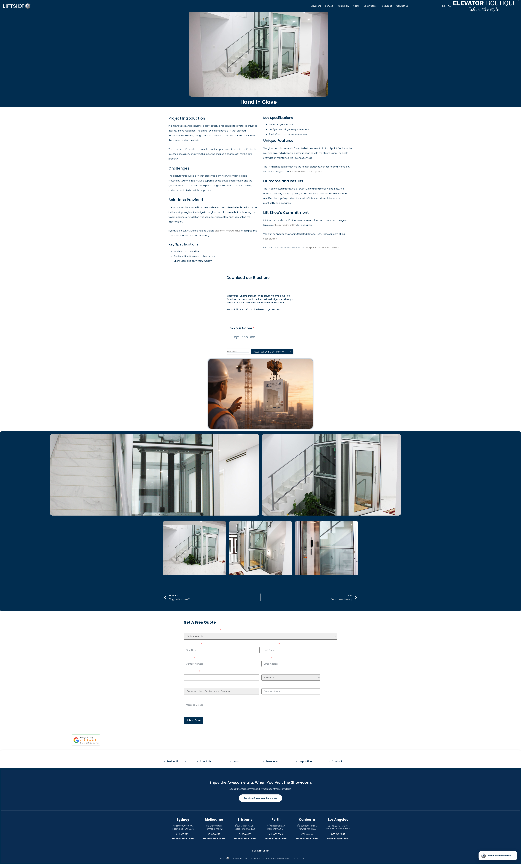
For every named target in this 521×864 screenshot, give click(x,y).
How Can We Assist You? (201, 630)
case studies (270, 238)
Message (190, 699)
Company (268, 685)
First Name (191, 644)
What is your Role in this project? (207, 685)
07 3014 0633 (245, 834)
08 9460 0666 (276, 834)
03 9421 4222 (214, 834)
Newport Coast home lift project (323, 247)
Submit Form (194, 720)
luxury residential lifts (286, 225)
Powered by (268, 351)
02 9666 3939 (183, 834)
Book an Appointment (183, 838)
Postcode (191, 672)
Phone (188, 658)
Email (265, 658)
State (265, 672)
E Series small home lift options (306, 171)
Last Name (269, 644)
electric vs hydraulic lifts (227, 230)
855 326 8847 (338, 834)
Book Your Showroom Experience (260, 798)
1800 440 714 (307, 834)
